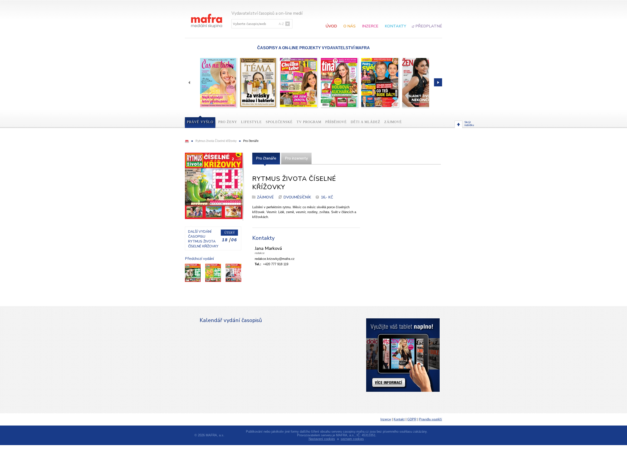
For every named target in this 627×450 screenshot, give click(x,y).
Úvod (331, 26)
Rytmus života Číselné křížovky (216, 141)
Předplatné (428, 26)
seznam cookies (352, 439)
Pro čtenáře (266, 158)
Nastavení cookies (322, 439)
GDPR (411, 419)
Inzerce (370, 26)
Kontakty (395, 26)
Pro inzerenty (296, 158)
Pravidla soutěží (430, 419)
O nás (349, 26)
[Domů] (207, 15)
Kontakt (399, 419)
